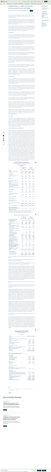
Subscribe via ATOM (44, 25)
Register (46, 1)
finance (16, 390)
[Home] (4, 1)
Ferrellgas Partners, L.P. (24, 10)
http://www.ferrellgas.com (45, 17)
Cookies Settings (34, 470)
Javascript (43, 26)
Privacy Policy (25, 471)
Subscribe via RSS (44, 24)
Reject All (39, 470)
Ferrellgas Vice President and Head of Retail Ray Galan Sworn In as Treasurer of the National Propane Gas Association (11, 418)
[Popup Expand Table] (35, 162)
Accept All (44, 470)
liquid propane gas (10, 390)
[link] (24, 1)
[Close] (50, 470)
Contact (9, 393)
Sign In (42, 1)
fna (18, 390)
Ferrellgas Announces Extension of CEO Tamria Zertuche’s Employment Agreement (11, 404)
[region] (25, 470)
